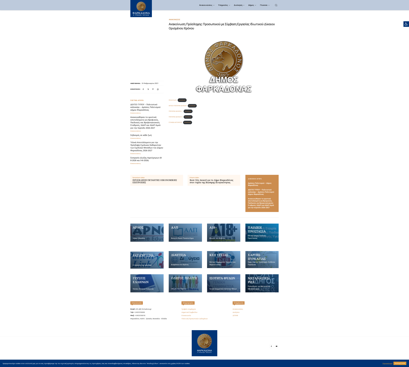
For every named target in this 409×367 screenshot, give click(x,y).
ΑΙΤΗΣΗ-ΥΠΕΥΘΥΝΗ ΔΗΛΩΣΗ (178, 105)
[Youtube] (276, 346)
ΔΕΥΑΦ (235, 315)
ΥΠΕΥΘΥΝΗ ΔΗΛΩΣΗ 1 (176, 111)
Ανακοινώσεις (174, 19)
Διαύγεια (236, 312)
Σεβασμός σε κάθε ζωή (141, 135)
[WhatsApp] (158, 89)
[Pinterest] (153, 89)
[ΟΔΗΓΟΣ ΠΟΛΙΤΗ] (185, 283)
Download (182, 100)
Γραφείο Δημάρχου (188, 309)
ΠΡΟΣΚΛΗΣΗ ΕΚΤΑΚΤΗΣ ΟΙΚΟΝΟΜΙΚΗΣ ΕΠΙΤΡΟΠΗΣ (154, 181)
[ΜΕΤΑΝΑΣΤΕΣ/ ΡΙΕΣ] (262, 283)
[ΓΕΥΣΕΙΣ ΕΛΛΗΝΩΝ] (147, 283)
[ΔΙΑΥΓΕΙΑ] (185, 259)
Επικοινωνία (137, 303)
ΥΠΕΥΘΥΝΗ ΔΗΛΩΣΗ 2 (176, 117)
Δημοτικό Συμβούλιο (189, 312)
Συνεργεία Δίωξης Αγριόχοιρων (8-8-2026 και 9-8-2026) (146, 159)
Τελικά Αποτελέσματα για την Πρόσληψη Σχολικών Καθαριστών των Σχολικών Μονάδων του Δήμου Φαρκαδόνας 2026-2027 (146, 146)
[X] (148, 89)
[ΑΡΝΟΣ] (147, 233)
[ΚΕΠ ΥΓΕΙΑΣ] (223, 259)
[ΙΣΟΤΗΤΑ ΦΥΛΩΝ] (223, 283)
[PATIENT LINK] (147, 260)
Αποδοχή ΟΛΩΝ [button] (400, 363)
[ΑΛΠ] (185, 233)
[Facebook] (143, 89)
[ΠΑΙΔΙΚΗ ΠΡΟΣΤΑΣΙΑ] (262, 233)
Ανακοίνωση (173, 100)
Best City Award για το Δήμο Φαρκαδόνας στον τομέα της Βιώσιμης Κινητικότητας (211, 181)
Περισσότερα (387, 363)
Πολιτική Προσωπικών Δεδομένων (194, 318)
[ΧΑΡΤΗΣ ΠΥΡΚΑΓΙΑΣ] (262, 259)
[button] (406, 24)
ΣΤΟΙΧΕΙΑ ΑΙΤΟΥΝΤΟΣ (175, 122)
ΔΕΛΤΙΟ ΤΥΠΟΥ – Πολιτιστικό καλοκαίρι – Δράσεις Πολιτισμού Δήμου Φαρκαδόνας (145, 107)
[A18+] (223, 233)
